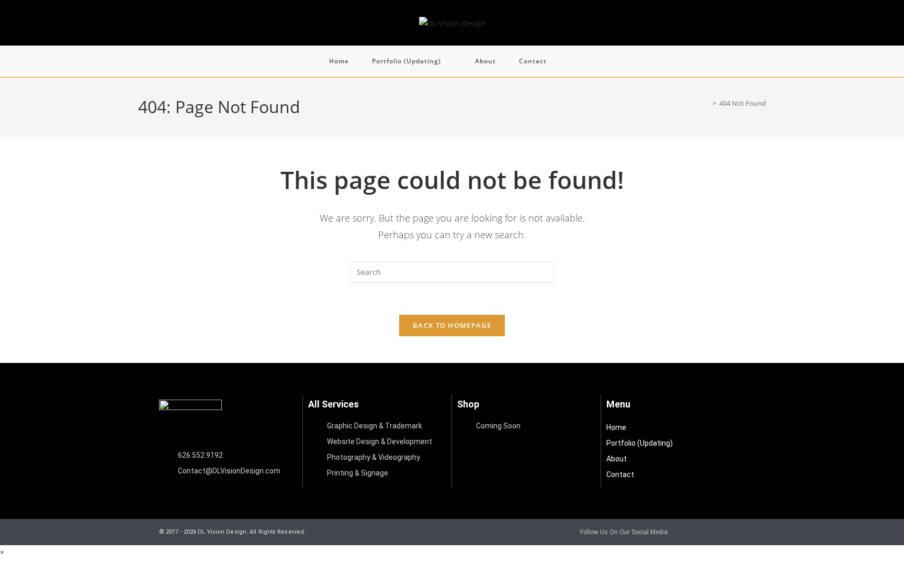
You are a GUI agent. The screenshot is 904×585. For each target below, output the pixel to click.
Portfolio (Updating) (639, 443)
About (616, 459)
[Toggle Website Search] (572, 61)
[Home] (706, 103)
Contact (620, 474)
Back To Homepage (452, 325)
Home (616, 427)
